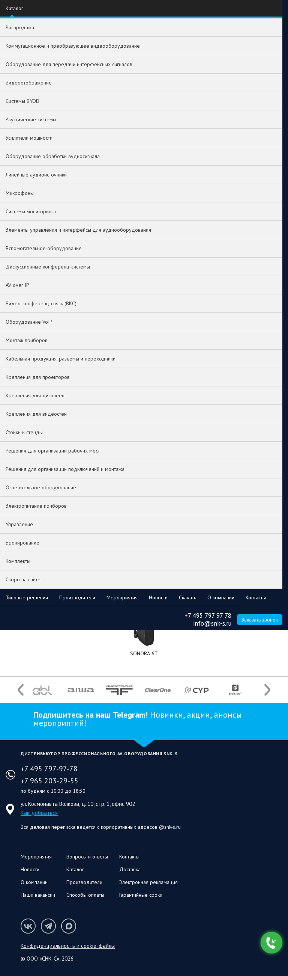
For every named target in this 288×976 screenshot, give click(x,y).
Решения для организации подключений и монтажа (65, 469)
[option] (42, 689)
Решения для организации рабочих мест (53, 450)
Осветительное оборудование (41, 487)
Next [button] (267, 690)
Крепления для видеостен (36, 413)
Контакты (256, 597)
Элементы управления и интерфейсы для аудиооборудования (78, 229)
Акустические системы (31, 119)
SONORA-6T (144, 653)
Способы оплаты (85, 895)
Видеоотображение (29, 82)
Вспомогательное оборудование (44, 248)
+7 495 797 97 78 (207, 615)
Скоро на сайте (23, 579)
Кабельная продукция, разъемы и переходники (61, 358)
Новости (158, 597)
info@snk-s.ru (212, 623)
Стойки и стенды (24, 432)
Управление (19, 524)
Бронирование (22, 542)
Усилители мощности (29, 137)
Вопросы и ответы (87, 856)
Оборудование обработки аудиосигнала (53, 156)
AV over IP (17, 285)
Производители (77, 597)
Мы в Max (68, 926)
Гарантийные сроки (140, 895)
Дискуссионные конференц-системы (48, 266)
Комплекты (18, 561)
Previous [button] (21, 690)
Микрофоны (20, 193)
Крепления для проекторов (38, 377)
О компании (220, 597)
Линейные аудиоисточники (36, 174)
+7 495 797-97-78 (49, 769)
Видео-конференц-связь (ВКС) (41, 303)
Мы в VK (28, 926)
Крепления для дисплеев (35, 395)
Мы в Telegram (48, 926)
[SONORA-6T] (144, 635)
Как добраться (39, 812)
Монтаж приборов (27, 340)
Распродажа (20, 27)
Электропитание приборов (36, 505)
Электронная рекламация (148, 882)
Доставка (130, 869)
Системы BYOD (22, 101)
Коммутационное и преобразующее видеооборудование (73, 45)
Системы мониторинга (31, 211)
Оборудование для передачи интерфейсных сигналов (69, 64)
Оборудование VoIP (29, 321)
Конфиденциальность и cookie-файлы (68, 945)
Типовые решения (27, 597)
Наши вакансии (38, 895)
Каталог (14, 8)
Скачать (187, 597)
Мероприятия (122, 597)
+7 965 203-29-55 (49, 781)
